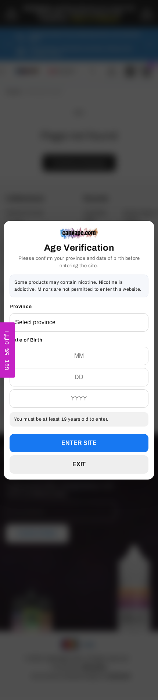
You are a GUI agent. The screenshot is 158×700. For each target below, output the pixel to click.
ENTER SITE (79, 443)
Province (21, 306)
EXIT (79, 464)
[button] (7, 350)
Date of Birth (26, 340)
